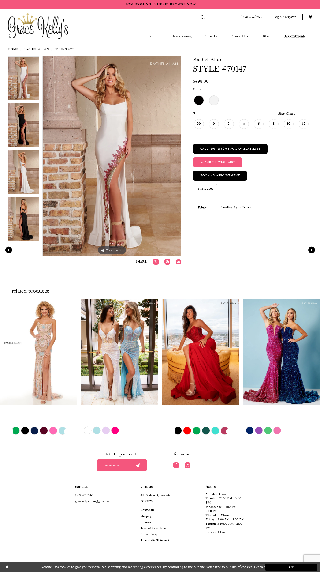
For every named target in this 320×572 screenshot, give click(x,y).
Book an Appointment (220, 175)
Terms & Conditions (153, 528)
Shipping (146, 516)
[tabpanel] (23, 79)
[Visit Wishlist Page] (310, 17)
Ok (291, 567)
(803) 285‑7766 (84, 495)
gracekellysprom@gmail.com (93, 501)
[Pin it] (167, 262)
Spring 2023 (64, 49)
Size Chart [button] (286, 114)
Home (13, 49)
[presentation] (38, 352)
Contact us (147, 510)
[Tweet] (156, 262)
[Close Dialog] (29, 567)
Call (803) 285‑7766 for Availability (230, 149)
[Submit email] (137, 465)
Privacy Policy (149, 534)
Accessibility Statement (155, 540)
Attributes (205, 189)
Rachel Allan (36, 49)
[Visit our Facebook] (176, 465)
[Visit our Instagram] (187, 465)
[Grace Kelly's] (38, 25)
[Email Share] (178, 262)
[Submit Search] (202, 17)
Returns (146, 522)
